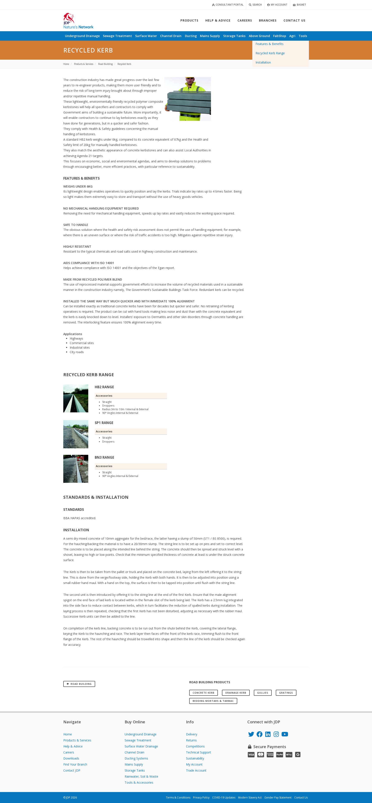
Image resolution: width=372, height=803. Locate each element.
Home (67, 734)
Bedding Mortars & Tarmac (213, 700)
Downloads (71, 758)
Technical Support (198, 752)
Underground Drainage (141, 734)
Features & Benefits (270, 44)
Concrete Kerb (203, 692)
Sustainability (195, 758)
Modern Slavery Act (250, 797)
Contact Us (301, 797)
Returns (191, 740)
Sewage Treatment (138, 740)
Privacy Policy (201, 797)
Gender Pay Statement (277, 797)
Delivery (191, 734)
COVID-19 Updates (223, 797)
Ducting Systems (136, 758)
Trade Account (196, 770)
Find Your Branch (75, 764)
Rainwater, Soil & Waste (141, 776)
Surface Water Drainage (141, 746)
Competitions (195, 746)
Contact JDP (71, 770)
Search (257, 4)
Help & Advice (73, 746)
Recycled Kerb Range (270, 53)
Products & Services (77, 740)
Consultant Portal (229, 4)
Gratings (286, 692)
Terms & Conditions (178, 797)
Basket (301, 4)
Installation (263, 62)
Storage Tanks (135, 770)
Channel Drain (134, 752)
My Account (278, 4)
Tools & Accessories (139, 782)
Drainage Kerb (235, 692)
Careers (68, 752)
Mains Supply (134, 764)
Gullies (262, 692)
